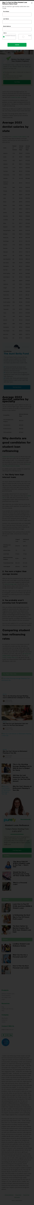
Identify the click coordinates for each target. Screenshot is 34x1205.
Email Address (7, 26)
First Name (6, 11)
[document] (17, 602)
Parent (29, 35)
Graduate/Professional (10, 35)
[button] (31, 3)
